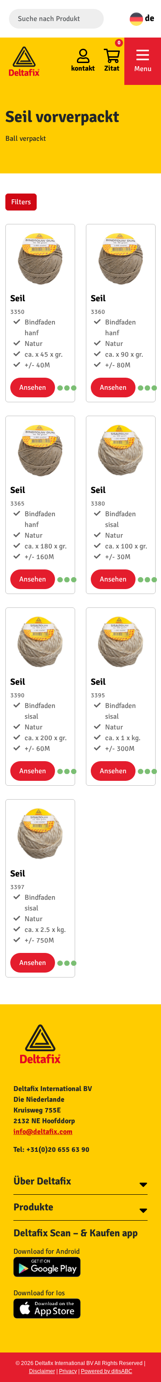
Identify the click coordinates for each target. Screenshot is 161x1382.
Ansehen (32, 387)
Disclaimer (42, 1371)
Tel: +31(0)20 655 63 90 (51, 1149)
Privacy (68, 1371)
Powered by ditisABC (106, 1371)
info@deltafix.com (42, 1131)
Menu (143, 68)
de (148, 18)
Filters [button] (21, 202)
